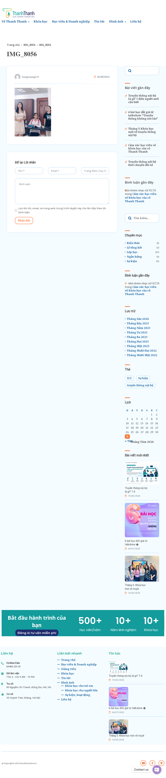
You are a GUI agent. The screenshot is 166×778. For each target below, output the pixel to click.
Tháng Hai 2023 (138, 341)
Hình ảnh (116, 21)
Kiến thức (133, 243)
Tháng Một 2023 (138, 346)
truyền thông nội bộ (140, 385)
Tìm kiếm (129, 70)
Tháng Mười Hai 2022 (142, 350)
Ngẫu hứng (134, 256)
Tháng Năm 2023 (138, 328)
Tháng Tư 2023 (137, 332)
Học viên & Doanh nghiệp (71, 21)
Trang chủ (13, 45)
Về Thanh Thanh (14, 21)
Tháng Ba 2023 (137, 337)
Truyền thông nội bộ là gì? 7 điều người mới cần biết (143, 99)
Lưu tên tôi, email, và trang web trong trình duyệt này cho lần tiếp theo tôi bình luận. (62, 210)
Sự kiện (132, 261)
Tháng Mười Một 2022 (142, 355)
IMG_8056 (29, 45)
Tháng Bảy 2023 (138, 323)
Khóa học (40, 21)
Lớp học (132, 252)
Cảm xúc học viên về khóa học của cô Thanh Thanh (142, 148)
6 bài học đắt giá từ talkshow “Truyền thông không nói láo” (143, 115)
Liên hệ (135, 21)
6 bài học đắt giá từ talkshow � (136, 542)
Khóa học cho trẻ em (79, 685)
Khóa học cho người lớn (81, 690)
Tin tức (99, 21)
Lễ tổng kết (134, 247)
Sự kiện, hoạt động (77, 695)
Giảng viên (68, 669)
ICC (129, 378)
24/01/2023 (103, 76)
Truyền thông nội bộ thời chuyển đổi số (142, 163)
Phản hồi (24, 220)
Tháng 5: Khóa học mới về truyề (135, 587)
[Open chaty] (157, 769)
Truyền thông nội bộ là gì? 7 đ (136, 490)
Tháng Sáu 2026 (138, 318)
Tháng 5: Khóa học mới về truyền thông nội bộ (142, 132)
